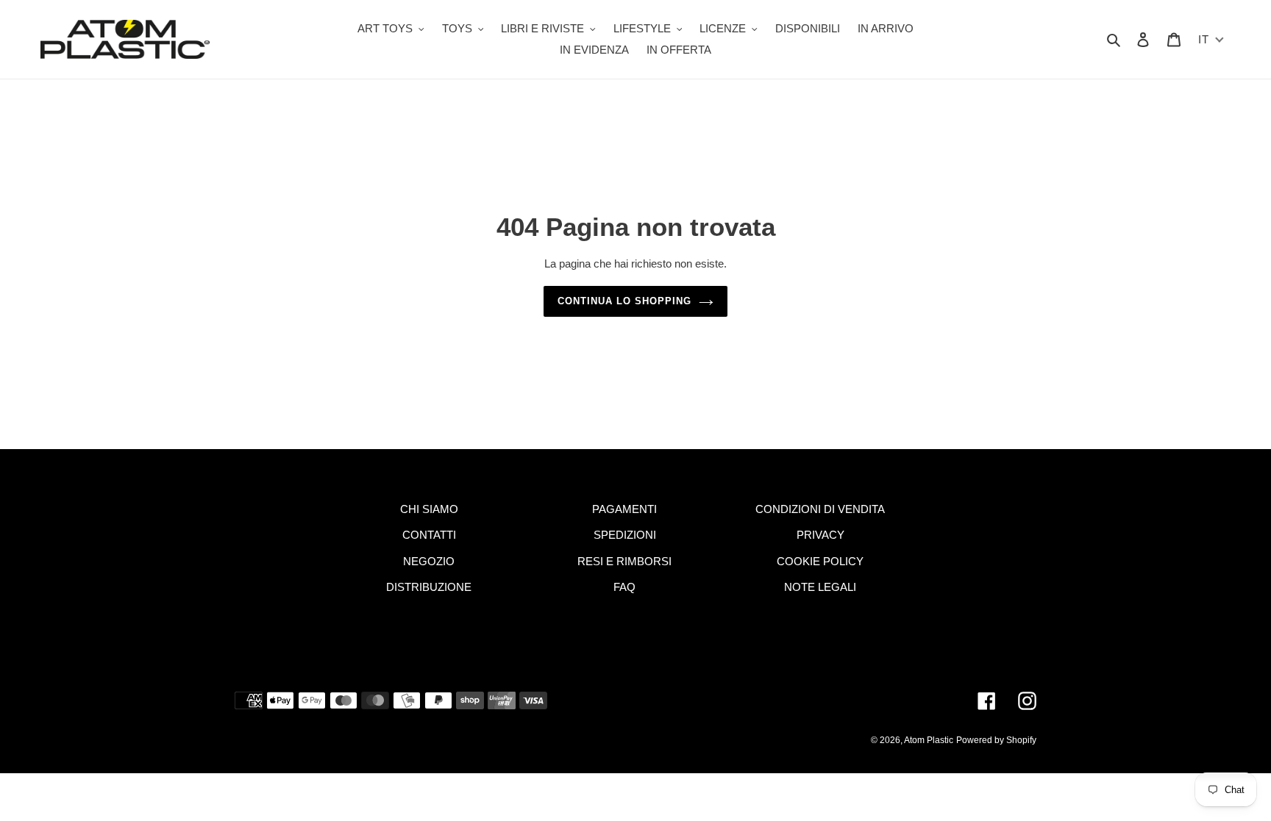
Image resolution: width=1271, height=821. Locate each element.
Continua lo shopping (625, 300)
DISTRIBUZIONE (428, 587)
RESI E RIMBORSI (624, 561)
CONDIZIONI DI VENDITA (820, 509)
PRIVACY (820, 534)
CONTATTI (429, 534)
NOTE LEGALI (820, 587)
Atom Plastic (928, 740)
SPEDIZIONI (625, 534)
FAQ (624, 587)
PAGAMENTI (624, 509)
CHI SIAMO (429, 509)
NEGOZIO (429, 561)
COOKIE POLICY (820, 561)
